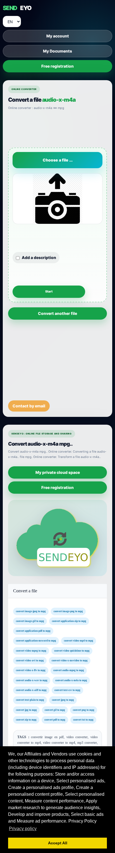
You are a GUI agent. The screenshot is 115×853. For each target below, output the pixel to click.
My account (57, 36)
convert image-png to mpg (68, 611)
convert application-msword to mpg (36, 641)
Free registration (57, 66)
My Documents (57, 51)
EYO (17, 8)
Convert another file (57, 313)
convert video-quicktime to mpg (72, 650)
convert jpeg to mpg (63, 700)
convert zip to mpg (26, 719)
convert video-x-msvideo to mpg (70, 660)
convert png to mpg (83, 710)
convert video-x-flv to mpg (30, 670)
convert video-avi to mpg (30, 660)
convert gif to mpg (55, 710)
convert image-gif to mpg (30, 621)
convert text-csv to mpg (67, 690)
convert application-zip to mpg (69, 621)
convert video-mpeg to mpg (31, 650)
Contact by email (29, 405)
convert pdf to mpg (54, 719)
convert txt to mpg (83, 719)
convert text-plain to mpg (30, 700)
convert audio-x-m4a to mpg (71, 680)
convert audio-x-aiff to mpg (31, 690)
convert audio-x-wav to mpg (31, 680)
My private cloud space (57, 472)
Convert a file (25, 590)
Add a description (39, 257)
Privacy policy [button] (23, 828)
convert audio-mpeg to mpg (68, 670)
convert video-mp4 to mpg (78, 641)
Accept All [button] (57, 843)
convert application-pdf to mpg (33, 630)
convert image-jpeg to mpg (31, 611)
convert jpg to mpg (26, 710)
